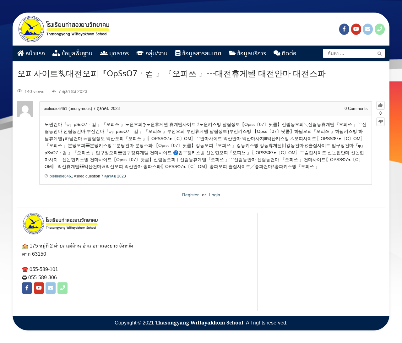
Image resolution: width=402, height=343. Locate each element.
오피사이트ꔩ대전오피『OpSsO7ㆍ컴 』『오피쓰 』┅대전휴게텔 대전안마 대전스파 (171, 74)
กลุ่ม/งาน (156, 53)
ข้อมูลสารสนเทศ (201, 53)
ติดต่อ (288, 53)
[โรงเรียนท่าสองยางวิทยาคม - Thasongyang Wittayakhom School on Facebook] (344, 29)
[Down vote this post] (380, 121)
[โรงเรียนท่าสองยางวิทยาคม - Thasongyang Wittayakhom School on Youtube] (356, 29)
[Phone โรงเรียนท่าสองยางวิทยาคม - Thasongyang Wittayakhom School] (380, 29)
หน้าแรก (34, 53)
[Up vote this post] (380, 105)
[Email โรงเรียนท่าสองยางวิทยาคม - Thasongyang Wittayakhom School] (368, 29)
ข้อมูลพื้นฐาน (76, 53)
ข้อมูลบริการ (251, 53)
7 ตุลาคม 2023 (113, 176)
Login (214, 194)
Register (190, 194)
